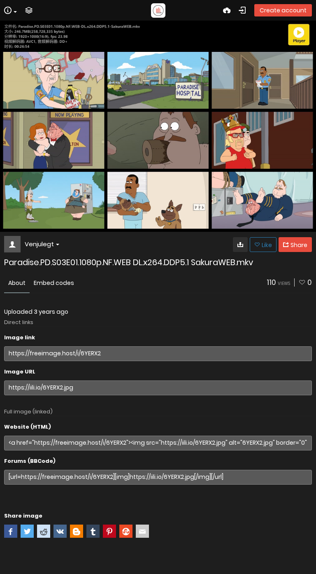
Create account (283, 10)
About (17, 283)
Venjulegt (39, 244)
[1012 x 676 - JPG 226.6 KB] (240, 244)
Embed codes (54, 283)
